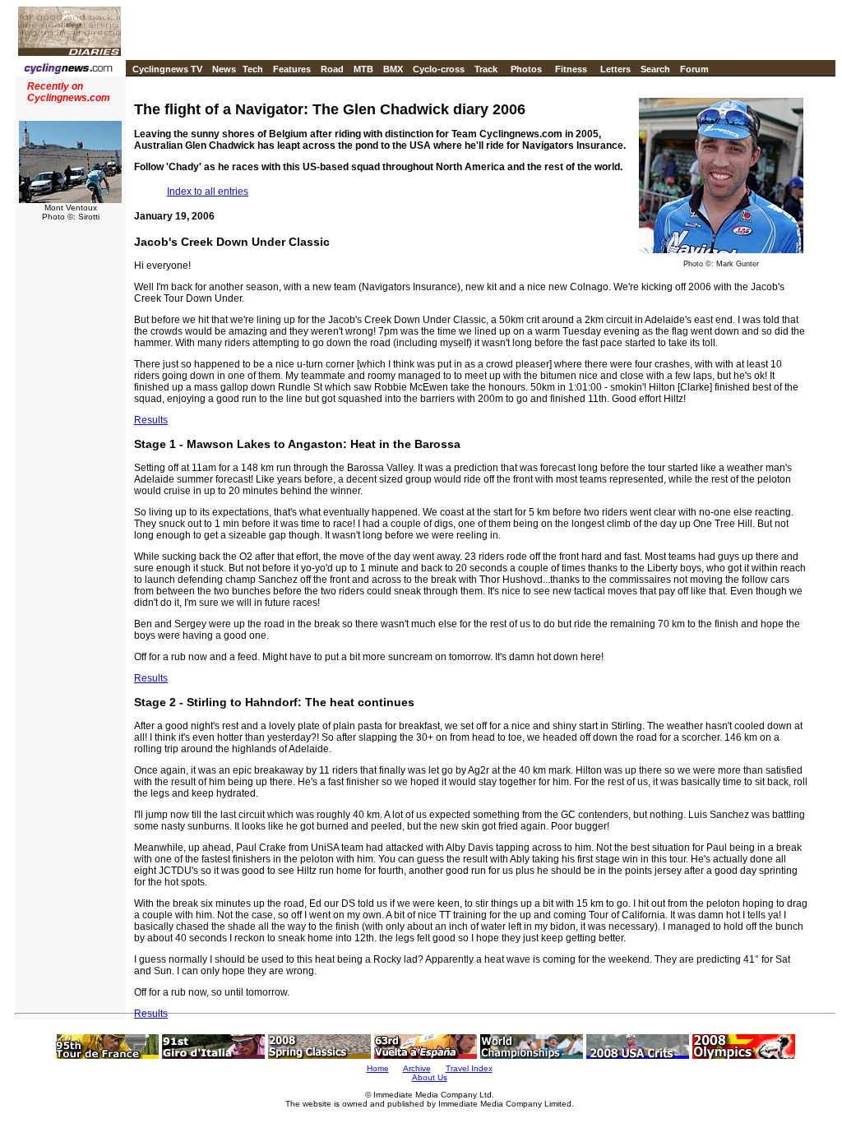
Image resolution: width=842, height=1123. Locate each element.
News (224, 69)
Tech (253, 69)
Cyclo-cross (439, 69)
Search (655, 69)
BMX (393, 69)
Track (485, 69)
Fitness (571, 69)
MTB (363, 69)
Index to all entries (207, 191)
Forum (694, 69)
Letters (615, 69)
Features (292, 69)
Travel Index (469, 1068)
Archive (417, 1068)
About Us (429, 1077)
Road (332, 69)
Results (151, 420)
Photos (526, 69)
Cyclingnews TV (167, 69)
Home (378, 1068)
